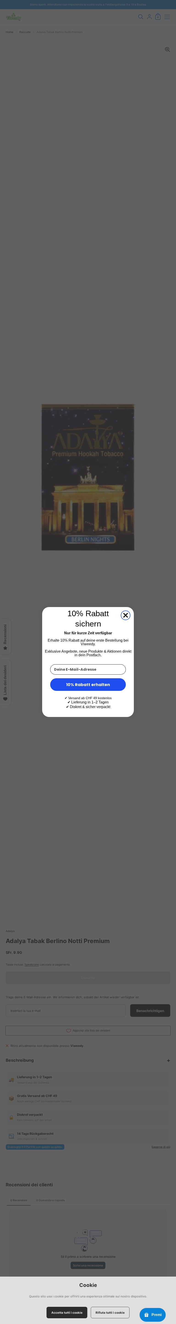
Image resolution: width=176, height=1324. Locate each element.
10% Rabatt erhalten (88, 684)
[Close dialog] (125, 615)
